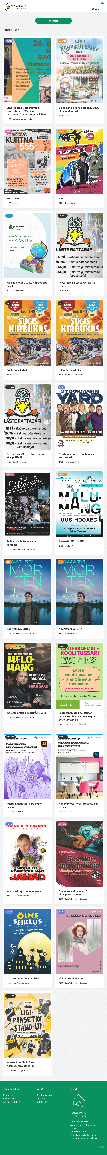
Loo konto (41, 1098)
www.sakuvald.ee (89, 1138)
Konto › (102, 3)
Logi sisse (41, 1102)
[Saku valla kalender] (15, 6)
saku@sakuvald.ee (87, 1135)
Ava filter (53, 21)
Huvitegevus (8, 1098)
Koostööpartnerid (45, 1095)
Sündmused (8, 1095)
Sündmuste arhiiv (11, 1102)
